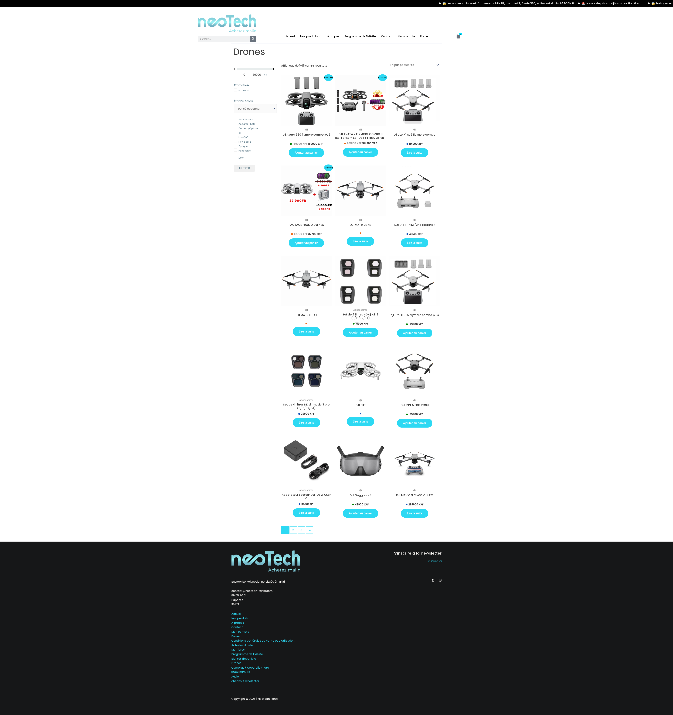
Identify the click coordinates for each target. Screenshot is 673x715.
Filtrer (244, 168)
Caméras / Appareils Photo (250, 668)
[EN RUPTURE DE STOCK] (414, 100)
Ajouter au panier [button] (306, 152)
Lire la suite (414, 152)
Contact (387, 36)
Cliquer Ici (435, 561)
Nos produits (309, 36)
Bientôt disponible (243, 659)
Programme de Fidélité (360, 36)
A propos (333, 36)
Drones (236, 663)
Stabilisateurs (240, 672)
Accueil (290, 36)
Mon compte (406, 36)
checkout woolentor (245, 681)
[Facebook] (433, 580)
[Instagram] (440, 580)
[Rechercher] (253, 39)
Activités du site (242, 645)
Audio (235, 677)
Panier (424, 36)
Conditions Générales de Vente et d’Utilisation (262, 641)
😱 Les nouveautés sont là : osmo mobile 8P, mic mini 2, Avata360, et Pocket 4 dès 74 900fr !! (480, 3)
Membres (238, 650)
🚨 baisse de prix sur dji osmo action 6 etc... (585, 3)
